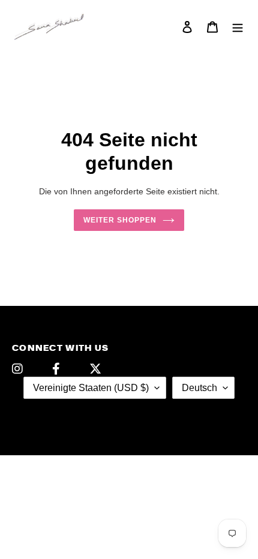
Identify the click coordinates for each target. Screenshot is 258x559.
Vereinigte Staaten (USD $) (91, 388)
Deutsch (199, 388)
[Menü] (237, 27)
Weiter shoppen (120, 220)
